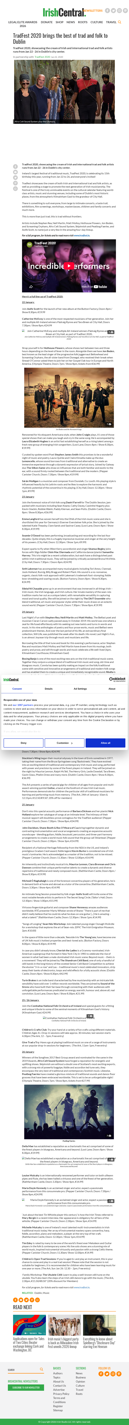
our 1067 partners (23, 705)
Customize (63, 743)
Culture (80, 1385)
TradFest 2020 (42, 56)
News (79, 1373)
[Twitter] (113, 10)
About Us (58, 1381)
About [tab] (112, 688)
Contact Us (59, 1385)
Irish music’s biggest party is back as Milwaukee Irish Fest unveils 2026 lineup (63, 1342)
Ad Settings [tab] (80, 688)
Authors (57, 1373)
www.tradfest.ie (82, 235)
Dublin (38, 1292)
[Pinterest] (125, 10)
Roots (79, 1393)
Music (46, 1292)
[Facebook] (107, 10)
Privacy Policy (61, 1393)
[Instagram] (119, 10)
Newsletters (93, 10)
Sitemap (58, 1410)
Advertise (59, 1389)
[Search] (119, 22)
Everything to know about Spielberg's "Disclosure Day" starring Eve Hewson (99, 1342)
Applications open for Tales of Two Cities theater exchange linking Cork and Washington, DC (28, 1344)
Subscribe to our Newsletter (25, 1387)
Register (58, 1406)
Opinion (80, 1381)
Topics (56, 1377)
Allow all (105, 743)
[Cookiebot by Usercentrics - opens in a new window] (111, 679)
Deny (23, 743)
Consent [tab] (17, 688)
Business (81, 1377)
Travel (79, 1389)
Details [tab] (49, 688)
